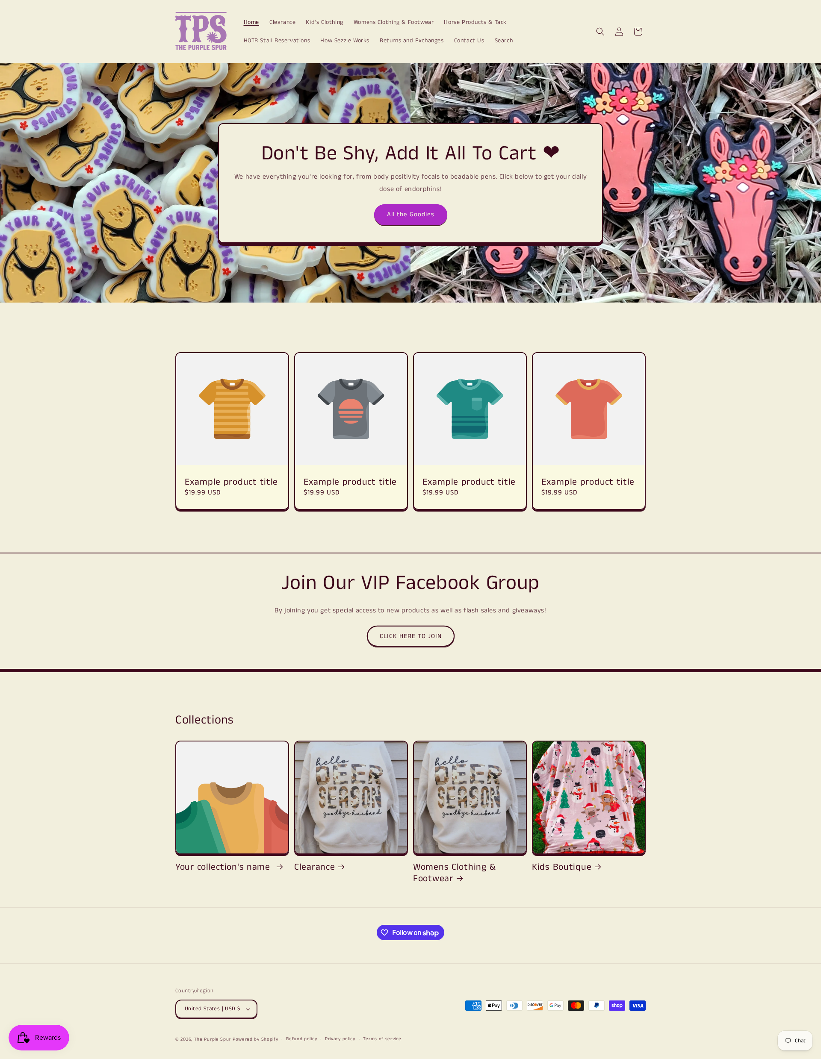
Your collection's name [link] (224, 867)
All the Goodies (410, 214)
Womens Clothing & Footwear (454, 873)
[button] (600, 31)
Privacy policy (340, 1038)
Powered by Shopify (255, 1039)
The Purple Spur (212, 1039)
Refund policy (301, 1038)
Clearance (314, 867)
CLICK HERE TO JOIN (411, 636)
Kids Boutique (561, 867)
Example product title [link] (231, 482)
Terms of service (382, 1038)
